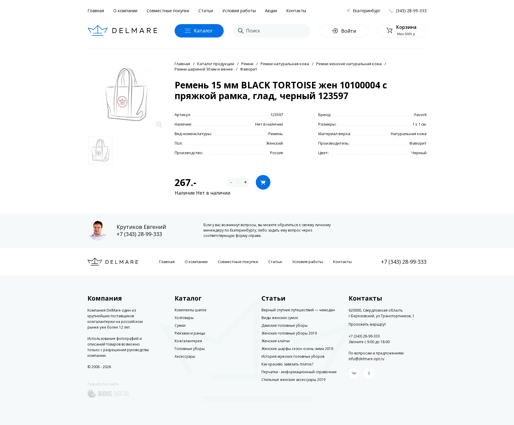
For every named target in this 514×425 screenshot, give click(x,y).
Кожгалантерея (188, 340)
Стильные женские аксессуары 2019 (293, 379)
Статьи (205, 10)
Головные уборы (190, 348)
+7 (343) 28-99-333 (139, 234)
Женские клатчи (275, 340)
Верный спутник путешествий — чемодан (298, 309)
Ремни (247, 63)
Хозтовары (184, 317)
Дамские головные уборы (284, 325)
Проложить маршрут (367, 324)
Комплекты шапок (190, 309)
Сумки (180, 325)
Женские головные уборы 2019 (289, 333)
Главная (95, 10)
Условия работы (239, 10)
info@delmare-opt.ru (366, 358)
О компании (125, 10)
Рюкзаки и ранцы (190, 333)
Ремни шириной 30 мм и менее (204, 69)
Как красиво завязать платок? (287, 364)
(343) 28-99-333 (411, 10)
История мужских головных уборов (292, 356)
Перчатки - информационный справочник (299, 371)
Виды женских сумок (279, 317)
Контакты (296, 10)
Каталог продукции (215, 63)
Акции (271, 10)
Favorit (420, 114)
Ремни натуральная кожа (285, 63)
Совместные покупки (168, 10)
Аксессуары (185, 356)
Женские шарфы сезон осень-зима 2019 (297, 348)
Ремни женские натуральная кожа (349, 63)
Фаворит (248, 69)
